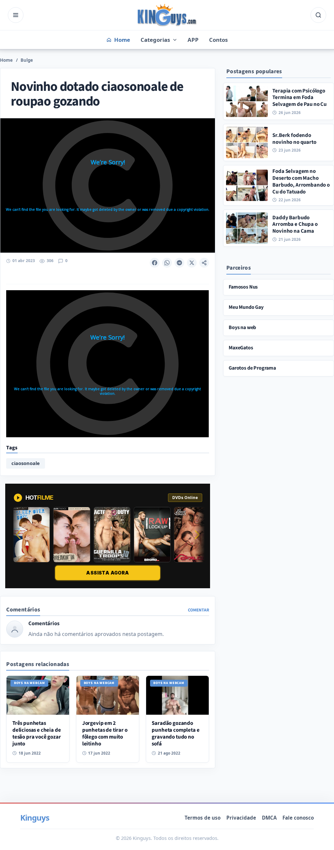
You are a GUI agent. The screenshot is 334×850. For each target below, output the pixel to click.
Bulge (27, 60)
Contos (218, 39)
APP (193, 39)
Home (6, 60)
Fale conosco (298, 817)
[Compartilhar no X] (192, 263)
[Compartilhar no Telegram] (179, 263)
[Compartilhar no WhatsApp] (167, 263)
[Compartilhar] (204, 263)
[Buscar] (318, 15)
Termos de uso (202, 817)
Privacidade (241, 817)
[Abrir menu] (15, 15)
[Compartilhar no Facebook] (154, 263)
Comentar (198, 610)
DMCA (269, 817)
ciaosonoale (25, 463)
